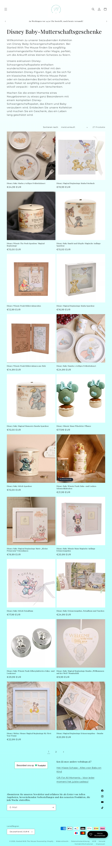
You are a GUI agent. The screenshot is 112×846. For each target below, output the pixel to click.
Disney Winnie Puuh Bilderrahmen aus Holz (26, 366)
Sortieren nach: (50, 127)
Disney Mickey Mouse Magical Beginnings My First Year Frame (29, 734)
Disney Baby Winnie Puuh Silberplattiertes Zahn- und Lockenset (31, 672)
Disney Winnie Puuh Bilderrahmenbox (24, 306)
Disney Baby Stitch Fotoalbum (20, 611)
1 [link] (48, 751)
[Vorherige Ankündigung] (5, 21)
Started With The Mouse (26, 841)
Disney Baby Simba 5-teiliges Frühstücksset (26, 183)
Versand (102, 841)
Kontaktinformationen (84, 844)
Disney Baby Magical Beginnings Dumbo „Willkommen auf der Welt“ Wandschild (80, 672)
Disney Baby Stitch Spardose (19, 486)
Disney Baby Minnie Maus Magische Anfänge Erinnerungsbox (76, 549)
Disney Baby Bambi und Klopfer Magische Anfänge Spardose (79, 244)
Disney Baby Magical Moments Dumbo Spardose (28, 426)
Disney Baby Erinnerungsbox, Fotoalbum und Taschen (80, 611)
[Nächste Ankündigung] (107, 21)
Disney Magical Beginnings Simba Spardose (76, 306)
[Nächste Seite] (63, 752)
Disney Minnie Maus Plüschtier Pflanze (74, 426)
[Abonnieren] (53, 807)
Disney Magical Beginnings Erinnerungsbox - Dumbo (80, 733)
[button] (6, 9)
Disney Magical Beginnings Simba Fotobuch (76, 183)
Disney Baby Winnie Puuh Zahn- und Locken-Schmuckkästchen (77, 487)
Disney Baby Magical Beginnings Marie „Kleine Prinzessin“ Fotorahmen (27, 549)
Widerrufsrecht (62, 841)
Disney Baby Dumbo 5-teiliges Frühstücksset (76, 366)
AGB (94, 841)
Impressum (100, 844)
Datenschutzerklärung (80, 841)
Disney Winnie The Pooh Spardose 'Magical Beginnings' (26, 244)
